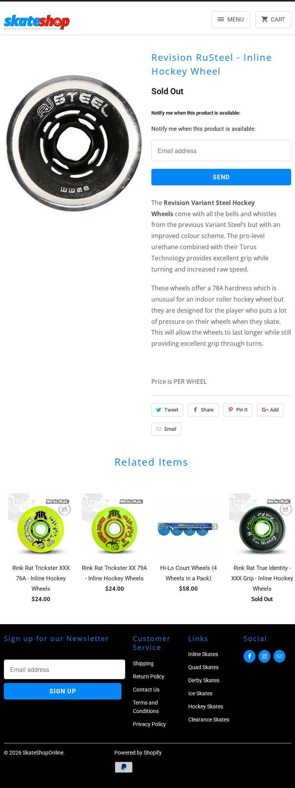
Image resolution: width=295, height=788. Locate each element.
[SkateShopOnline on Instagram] (264, 656)
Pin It (241, 410)
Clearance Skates (208, 719)
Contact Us (146, 689)
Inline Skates (203, 654)
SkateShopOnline (43, 753)
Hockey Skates (205, 706)
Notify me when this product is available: (195, 113)
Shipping (143, 663)
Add (274, 410)
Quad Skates (203, 667)
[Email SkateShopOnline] (279, 656)
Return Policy (148, 676)
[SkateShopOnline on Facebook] (249, 656)
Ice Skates (200, 693)
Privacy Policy (149, 724)
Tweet (171, 410)
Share (207, 410)
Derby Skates (203, 680)
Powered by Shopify (138, 753)
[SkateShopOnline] (37, 21)
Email (170, 429)
